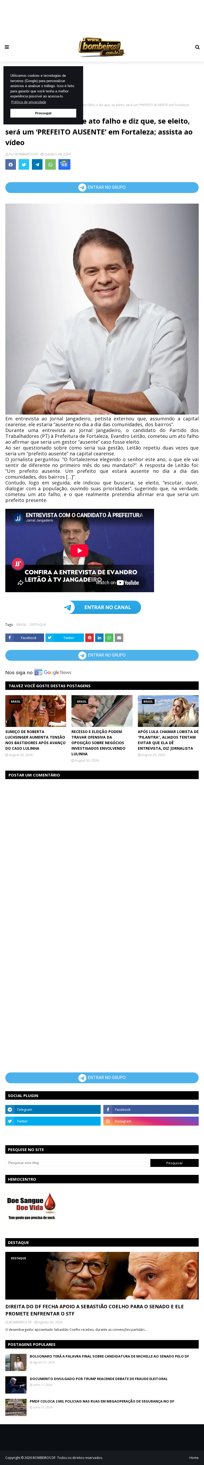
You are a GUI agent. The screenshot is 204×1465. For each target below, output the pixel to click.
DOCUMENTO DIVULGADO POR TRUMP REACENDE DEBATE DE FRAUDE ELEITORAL (99, 1378)
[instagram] (151, 1121)
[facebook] (151, 1109)
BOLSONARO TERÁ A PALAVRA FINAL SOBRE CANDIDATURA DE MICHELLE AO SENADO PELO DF (109, 1356)
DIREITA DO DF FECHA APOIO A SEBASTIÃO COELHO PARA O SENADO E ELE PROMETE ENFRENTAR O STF (94, 1310)
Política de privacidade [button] (28, 102)
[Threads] (53, 1132)
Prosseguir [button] (43, 113)
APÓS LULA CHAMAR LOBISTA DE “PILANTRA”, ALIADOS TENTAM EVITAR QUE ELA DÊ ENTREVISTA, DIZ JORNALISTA (168, 740)
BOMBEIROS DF (26, 154)
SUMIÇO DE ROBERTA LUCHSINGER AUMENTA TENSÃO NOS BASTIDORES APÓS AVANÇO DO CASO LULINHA (35, 740)
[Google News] (64, 164)
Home (194, 1457)
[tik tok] (151, 1132)
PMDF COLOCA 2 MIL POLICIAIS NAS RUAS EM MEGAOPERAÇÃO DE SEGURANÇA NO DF (102, 1401)
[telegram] (53, 1109)
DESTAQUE (38, 624)
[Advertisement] (107, 17)
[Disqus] (102, 850)
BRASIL (21, 624)
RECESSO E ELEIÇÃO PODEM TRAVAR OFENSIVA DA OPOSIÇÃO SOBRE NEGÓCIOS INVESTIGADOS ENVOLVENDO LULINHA (98, 742)
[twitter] (53, 1121)
